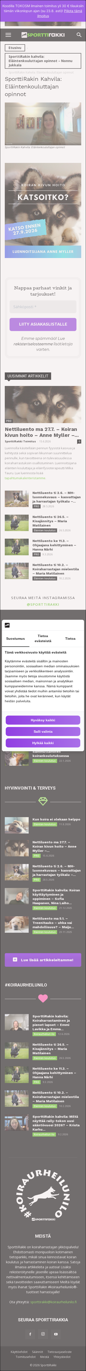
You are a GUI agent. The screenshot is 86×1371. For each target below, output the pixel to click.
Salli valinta (43, 731)
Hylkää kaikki (43, 743)
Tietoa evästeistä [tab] (43, 638)
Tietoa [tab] (70, 638)
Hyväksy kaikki (43, 720)
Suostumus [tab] (15, 638)
